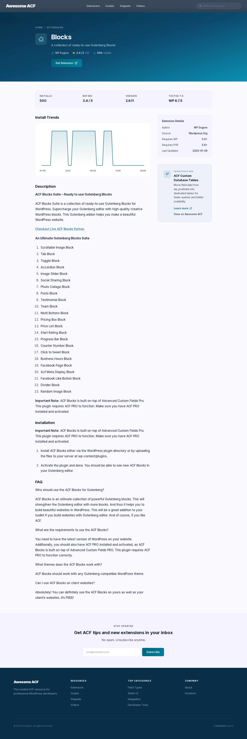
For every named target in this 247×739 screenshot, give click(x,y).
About (188, 687)
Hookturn (190, 693)
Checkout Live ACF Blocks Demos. (60, 229)
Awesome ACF (20, 6)
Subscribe (153, 651)
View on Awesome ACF (188, 214)
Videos (140, 5)
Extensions (93, 5)
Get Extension (64, 62)
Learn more (181, 208)
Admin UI (133, 693)
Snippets (125, 5)
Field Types (135, 687)
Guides (109, 5)
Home (39, 27)
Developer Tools (138, 704)
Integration (134, 699)
